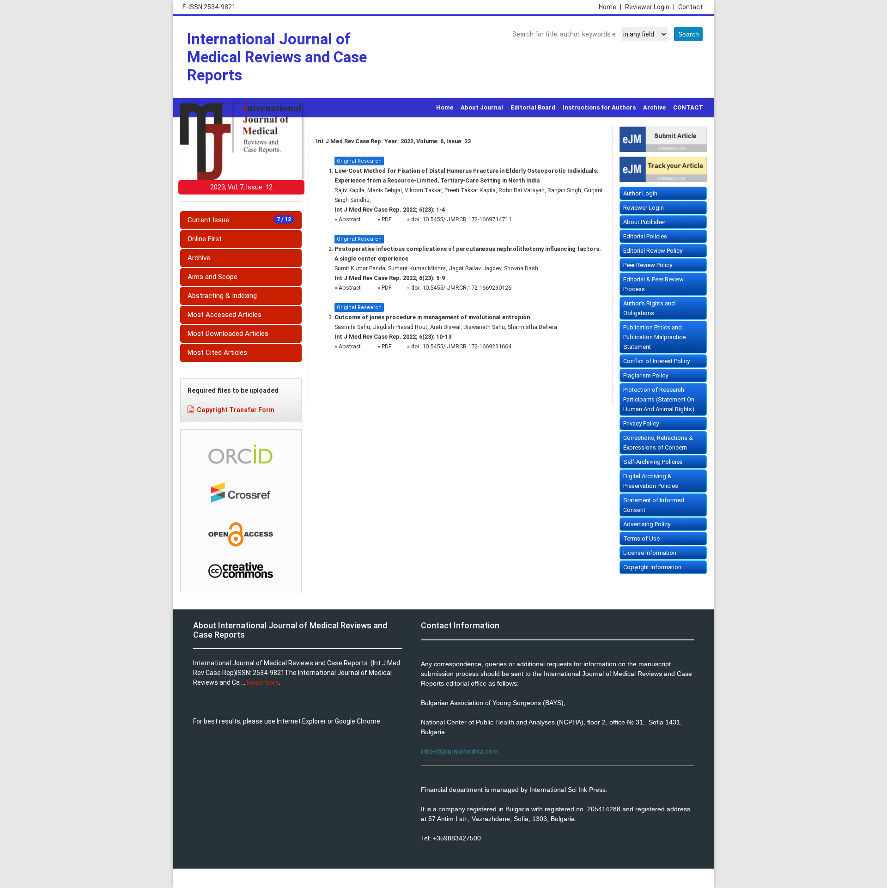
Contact (690, 7)
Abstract (350, 219)
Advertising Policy (646, 524)
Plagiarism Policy (645, 375)
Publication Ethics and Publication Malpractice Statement (654, 337)
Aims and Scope (212, 277)
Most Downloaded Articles (228, 333)
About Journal (482, 107)
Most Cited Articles (217, 352)
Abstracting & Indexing (222, 296)
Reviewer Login (649, 7)
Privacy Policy (641, 423)
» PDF (384, 219)
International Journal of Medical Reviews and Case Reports (277, 57)
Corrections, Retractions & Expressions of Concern (658, 442)
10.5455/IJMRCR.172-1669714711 (466, 219)
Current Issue (239, 220)
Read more (263, 682)
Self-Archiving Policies (653, 461)
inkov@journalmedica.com (459, 751)
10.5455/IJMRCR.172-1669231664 (466, 346)
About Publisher (644, 222)
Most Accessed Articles (224, 314)
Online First (205, 239)
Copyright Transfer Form (235, 410)
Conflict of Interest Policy (656, 361)
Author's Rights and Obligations (649, 308)
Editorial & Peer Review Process (653, 284)
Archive (654, 107)
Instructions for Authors (599, 107)
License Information (649, 552)
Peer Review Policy (647, 265)
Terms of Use (641, 538)
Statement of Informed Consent (653, 505)
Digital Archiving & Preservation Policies (650, 481)
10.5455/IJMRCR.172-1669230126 (466, 287)
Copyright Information (652, 567)
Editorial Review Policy (652, 250)
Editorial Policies (645, 236)
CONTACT (688, 107)
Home (610, 7)
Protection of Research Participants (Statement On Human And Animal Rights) (658, 399)
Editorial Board (532, 107)
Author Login (640, 193)
